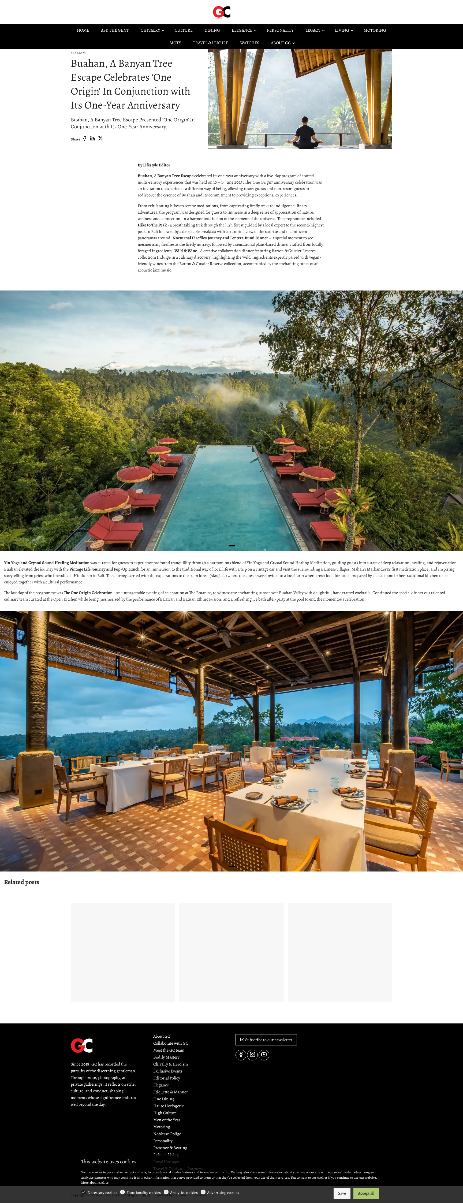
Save (342, 1193)
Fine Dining (163, 1099)
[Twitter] (100, 139)
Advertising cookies (223, 1192)
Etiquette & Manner (170, 1092)
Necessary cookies (102, 1192)
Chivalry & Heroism (170, 1064)
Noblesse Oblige (167, 1134)
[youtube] (264, 1055)
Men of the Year (166, 1120)
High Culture (165, 1113)
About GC (161, 1036)
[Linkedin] (92, 139)
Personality (163, 1141)
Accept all (366, 1193)
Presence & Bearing (170, 1148)
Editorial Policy (166, 1078)
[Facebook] (84, 139)
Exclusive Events (167, 1071)
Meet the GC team (168, 1050)
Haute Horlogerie (168, 1106)
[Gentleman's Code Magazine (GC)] (234, 12)
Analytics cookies (184, 1192)
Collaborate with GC (170, 1043)
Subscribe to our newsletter (268, 1040)
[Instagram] (252, 1055)
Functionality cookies (143, 1192)
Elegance (161, 1085)
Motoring (161, 1127)
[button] (232, 545)
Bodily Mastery (166, 1057)
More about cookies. (95, 1182)
